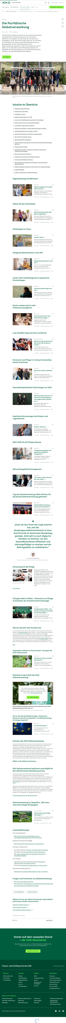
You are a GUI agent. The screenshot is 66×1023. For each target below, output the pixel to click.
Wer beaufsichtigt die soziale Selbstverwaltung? (26, 885)
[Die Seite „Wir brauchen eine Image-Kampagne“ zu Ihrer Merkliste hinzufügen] (52, 811)
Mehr (14, 644)
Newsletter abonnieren (56, 7)
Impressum (52, 976)
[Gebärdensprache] (48, 3)
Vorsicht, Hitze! (38, 237)
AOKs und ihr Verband (11, 11)
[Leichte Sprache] (45, 3)
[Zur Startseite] (6, 2)
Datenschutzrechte (54, 982)
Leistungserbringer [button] (43, 638)
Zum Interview (16, 588)
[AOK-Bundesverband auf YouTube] (63, 1011)
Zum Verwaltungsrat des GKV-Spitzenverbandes (25, 795)
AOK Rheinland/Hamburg (56, 998)
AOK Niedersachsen (23, 1002)
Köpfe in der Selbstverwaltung (24, 761)
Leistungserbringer (39, 978)
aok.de (35, 980)
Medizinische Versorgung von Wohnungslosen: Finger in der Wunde (31, 871)
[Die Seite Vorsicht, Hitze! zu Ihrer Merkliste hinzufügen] (52, 235)
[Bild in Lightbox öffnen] (14, 571)
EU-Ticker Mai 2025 (40, 725)
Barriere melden (54, 986)
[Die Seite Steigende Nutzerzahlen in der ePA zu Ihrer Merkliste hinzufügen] (52, 259)
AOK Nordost (37, 998)
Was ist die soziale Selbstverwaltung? (23, 881)
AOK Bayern (5, 1002)
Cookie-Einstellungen (55, 978)
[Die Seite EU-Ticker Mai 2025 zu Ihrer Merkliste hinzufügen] (52, 723)
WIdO (35, 976)
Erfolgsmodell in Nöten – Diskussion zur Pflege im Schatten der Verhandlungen (43, 611)
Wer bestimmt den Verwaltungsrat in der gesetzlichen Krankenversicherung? (33, 883)
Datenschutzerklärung (36, 692)
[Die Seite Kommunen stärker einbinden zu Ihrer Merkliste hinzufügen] (52, 368)
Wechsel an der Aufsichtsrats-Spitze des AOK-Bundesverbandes (43, 343)
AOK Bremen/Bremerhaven (24, 998)
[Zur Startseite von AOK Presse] (2, 11)
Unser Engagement (19, 892)
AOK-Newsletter (23, 978)
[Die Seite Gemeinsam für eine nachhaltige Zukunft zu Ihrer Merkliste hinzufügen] (52, 656)
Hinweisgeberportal (55, 988)
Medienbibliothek (23, 980)
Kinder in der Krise (39, 427)
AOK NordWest (37, 1000)
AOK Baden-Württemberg (8, 1000)
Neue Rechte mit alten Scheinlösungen (35, 852)
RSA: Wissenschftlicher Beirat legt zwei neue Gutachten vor (29, 843)
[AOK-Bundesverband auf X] (56, 1011)
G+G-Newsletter (23, 986)
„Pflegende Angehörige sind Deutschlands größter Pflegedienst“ (42, 452)
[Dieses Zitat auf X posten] (33, 521)
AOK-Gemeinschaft (8, 976)
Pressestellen (6, 978)
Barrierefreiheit (53, 984)
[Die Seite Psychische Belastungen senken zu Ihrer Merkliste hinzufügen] (52, 286)
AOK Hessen (21, 1000)
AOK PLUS (36, 1002)
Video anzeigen (34, 697)
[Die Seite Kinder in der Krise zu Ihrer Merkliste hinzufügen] (52, 424)
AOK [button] (46, 634)
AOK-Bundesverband (7, 998)
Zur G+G (21, 984)
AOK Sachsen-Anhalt (55, 1004)
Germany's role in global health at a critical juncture (33, 865)
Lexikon (20, 982)
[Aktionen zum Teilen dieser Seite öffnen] (62, 26)
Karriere (36, 985)
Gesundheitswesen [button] (23, 632)
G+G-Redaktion (7, 980)
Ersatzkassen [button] (16, 781)
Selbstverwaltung (32, 892)
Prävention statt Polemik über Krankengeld (37, 850)
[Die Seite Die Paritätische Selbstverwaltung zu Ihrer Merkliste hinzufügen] (62, 19)
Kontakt (21, 976)
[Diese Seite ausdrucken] (62, 23)
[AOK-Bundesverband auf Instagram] (59, 1011)
